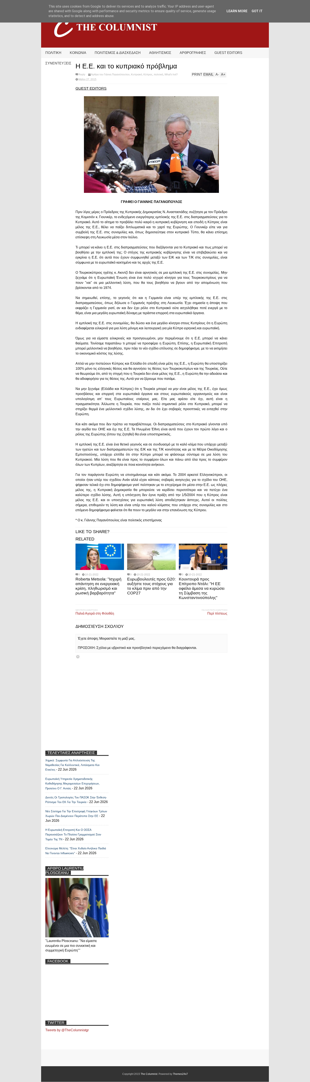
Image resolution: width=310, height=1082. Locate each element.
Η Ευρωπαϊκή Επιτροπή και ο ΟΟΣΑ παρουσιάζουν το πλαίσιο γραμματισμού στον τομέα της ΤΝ (73, 834)
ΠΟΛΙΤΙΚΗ (53, 53)
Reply (81, 74)
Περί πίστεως (217, 613)
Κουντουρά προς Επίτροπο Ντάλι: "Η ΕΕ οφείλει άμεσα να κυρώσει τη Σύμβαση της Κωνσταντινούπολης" (201, 588)
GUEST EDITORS (228, 53)
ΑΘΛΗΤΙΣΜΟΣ (160, 53)
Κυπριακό (136, 74)
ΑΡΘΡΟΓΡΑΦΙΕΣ (193, 53)
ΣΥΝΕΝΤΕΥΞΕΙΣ (58, 63)
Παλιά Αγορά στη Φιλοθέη (94, 613)
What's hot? (171, 74)
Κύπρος (147, 74)
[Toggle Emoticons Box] (77, 656)
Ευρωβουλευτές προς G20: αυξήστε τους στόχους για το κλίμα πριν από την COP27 (151, 586)
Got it (257, 11)
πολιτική (158, 74)
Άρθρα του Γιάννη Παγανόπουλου (110, 74)
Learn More (236, 11)
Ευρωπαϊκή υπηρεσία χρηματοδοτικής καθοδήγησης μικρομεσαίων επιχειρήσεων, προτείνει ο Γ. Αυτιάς (72, 783)
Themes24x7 (180, 1074)
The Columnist (149, 1074)
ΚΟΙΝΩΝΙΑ (78, 53)
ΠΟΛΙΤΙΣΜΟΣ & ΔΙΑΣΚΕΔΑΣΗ (118, 53)
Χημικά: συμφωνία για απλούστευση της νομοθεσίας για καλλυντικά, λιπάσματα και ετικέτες (72, 765)
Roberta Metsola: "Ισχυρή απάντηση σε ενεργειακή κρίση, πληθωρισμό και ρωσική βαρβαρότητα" (98, 586)
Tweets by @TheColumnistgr (67, 1030)
